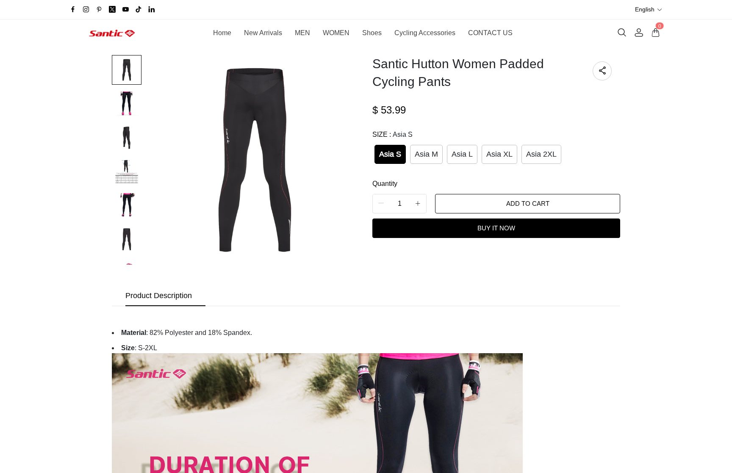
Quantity (384, 183)
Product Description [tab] (158, 295)
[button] (649, 9)
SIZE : (392, 134)
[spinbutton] (399, 203)
